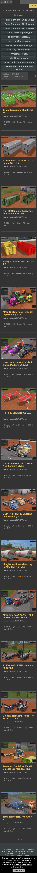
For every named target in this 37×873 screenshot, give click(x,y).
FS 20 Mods (18, 15)
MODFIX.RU (6, 2)
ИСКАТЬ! (33, 6)
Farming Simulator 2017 (11, 116)
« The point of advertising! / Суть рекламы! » (18, 10)
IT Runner (23, 116)
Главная (6, 74)
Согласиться (19, 870)
